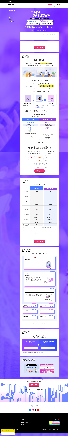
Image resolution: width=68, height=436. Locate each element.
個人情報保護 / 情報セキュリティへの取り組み (47, 429)
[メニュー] (54, 7)
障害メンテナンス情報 (24, 422)
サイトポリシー (58, 429)
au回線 (39, 164)
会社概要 (54, 429)
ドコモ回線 (35, 164)
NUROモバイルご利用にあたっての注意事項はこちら (39, 234)
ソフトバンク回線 (42, 164)
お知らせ (22, 419)
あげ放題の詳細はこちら (39, 107)
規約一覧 (22, 424)
